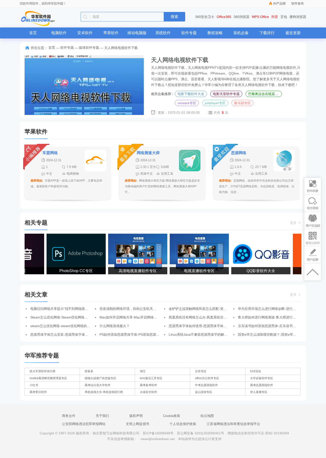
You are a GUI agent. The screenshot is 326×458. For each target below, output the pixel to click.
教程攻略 (215, 33)
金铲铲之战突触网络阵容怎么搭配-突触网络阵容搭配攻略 (211, 309)
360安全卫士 (204, 16)
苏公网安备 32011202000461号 (201, 433)
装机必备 (241, 33)
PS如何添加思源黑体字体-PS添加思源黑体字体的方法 (139, 334)
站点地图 (207, 415)
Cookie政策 (171, 415)
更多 (294, 223)
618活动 (255, 371)
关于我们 (102, 415)
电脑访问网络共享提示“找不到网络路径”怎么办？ (66, 309)
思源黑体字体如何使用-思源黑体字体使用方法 (203, 326)
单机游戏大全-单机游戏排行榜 (104, 392)
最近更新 (293, 33)
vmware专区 (187, 103)
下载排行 (267, 33)
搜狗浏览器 (297, 16)
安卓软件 (85, 33)
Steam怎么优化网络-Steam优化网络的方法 (62, 317)
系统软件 (163, 33)
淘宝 (143, 371)
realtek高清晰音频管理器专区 (48, 378)
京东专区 (200, 371)
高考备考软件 (148, 385)
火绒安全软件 (148, 392)
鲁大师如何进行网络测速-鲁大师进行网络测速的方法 (277, 317)
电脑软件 (59, 33)
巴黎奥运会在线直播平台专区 (265, 94)
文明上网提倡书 (137, 424)
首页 (33, 33)
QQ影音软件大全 (257, 271)
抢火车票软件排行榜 (42, 371)
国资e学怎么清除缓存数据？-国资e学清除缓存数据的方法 (280, 334)
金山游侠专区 (203, 392)
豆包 (283, 16)
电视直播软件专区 (196, 271)
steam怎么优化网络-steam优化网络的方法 (62, 326)
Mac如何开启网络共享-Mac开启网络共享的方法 (135, 317)
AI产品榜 (279, 3)
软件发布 (297, 3)
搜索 (174, 17)
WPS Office (260, 16)
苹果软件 (111, 33)
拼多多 (89, 371)
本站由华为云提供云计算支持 (199, 439)
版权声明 (136, 415)
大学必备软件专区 (261, 378)
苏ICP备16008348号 (158, 433)
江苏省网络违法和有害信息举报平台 (233, 424)
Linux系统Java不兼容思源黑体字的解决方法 (201, 334)
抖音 (274, 16)
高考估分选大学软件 (97, 385)
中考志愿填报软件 (206, 385)
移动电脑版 (137, 33)
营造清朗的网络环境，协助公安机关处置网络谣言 (136, 309)
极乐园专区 (242, 103)
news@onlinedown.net (158, 439)
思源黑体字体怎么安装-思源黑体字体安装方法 (64, 334)
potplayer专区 (215, 103)
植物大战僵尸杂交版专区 (100, 378)
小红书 (34, 385)
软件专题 (189, 33)
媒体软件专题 (89, 47)
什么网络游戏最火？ (115, 326)
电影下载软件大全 (191, 94)
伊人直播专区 (258, 392)
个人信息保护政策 (182, 424)
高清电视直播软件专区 (134, 271)
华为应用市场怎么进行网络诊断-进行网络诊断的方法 (277, 309)
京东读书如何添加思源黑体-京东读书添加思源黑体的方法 (280, 326)
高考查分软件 (38, 392)
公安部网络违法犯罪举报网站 (83, 424)
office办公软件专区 (207, 378)
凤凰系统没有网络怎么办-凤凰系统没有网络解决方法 (208, 317)
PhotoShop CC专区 (72, 271)
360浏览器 (241, 16)
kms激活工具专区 (151, 378)
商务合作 (68, 415)
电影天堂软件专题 (226, 94)
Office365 (224, 16)
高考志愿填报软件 (261, 385)
